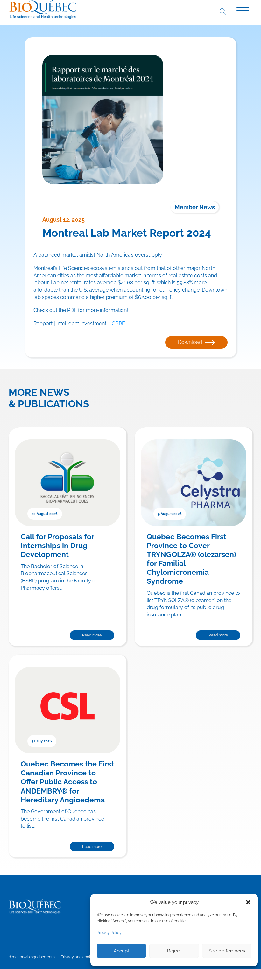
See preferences (226, 951)
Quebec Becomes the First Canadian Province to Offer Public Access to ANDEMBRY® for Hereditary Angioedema (67, 781)
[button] (248, 902)
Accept (121, 951)
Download (190, 342)
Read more (92, 635)
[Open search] (222, 11)
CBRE (118, 323)
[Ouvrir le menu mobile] (242, 11)
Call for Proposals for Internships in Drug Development (57, 545)
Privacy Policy (109, 933)
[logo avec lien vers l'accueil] (43, 9)
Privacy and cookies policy (84, 957)
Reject (174, 951)
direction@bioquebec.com (32, 957)
